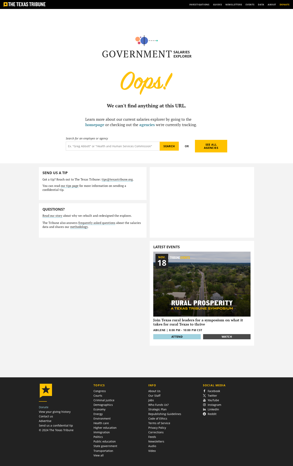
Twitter (212, 395)
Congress (99, 391)
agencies (147, 124)
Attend (177, 336)
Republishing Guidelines (164, 414)
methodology (79, 227)
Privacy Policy (157, 428)
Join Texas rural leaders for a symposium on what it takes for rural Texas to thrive (198, 322)
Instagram (214, 405)
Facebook (214, 391)
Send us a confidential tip (56, 425)
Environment (102, 418)
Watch (227, 336)
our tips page (70, 186)
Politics (98, 437)
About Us (154, 391)
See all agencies (211, 146)
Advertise (45, 421)
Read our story (52, 216)
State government (105, 446)
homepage (94, 124)
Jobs (151, 400)
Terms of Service (159, 423)
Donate (43, 407)
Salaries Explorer (182, 54)
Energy (98, 414)
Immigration (101, 432)
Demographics (103, 405)
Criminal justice (103, 400)
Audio (152, 446)
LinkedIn (213, 409)
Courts (97, 395)
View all (98, 455)
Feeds (152, 437)
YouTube (213, 400)
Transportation (103, 451)
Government (137, 53)
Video (152, 451)
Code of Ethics (157, 418)
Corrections (156, 432)
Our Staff (154, 395)
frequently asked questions (96, 223)
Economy (99, 409)
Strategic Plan (157, 409)
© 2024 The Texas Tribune (56, 430)
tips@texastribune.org (117, 179)
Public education (104, 441)
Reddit (212, 414)
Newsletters (156, 441)
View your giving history (55, 412)
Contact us (46, 416)
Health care (101, 423)
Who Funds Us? (158, 405)
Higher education (105, 428)
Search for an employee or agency (87, 138)
